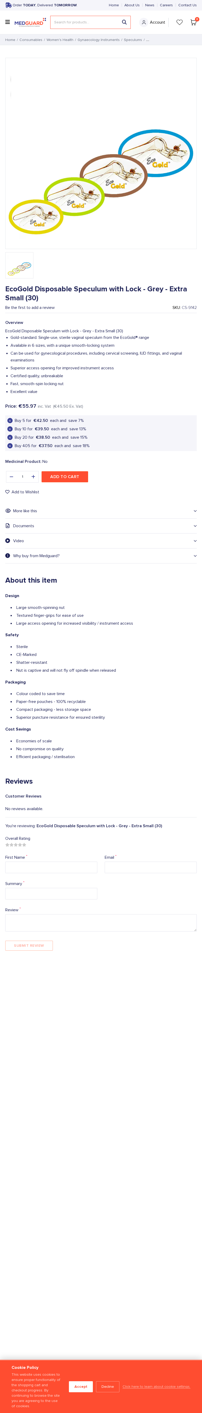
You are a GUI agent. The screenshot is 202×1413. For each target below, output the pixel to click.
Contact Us (187, 5)
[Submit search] (124, 22)
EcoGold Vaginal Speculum (168, 40)
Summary (14, 883)
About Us (132, 5)
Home (114, 5)
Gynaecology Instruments (99, 40)
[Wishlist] (179, 22)
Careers (166, 5)
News (149, 5)
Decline (108, 1387)
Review (13, 909)
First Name (16, 857)
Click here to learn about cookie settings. (156, 1387)
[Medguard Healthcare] (30, 22)
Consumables (30, 40)
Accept (80, 1386)
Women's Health (60, 40)
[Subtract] (11, 477)
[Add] (33, 477)
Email (111, 857)
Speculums (133, 40)
